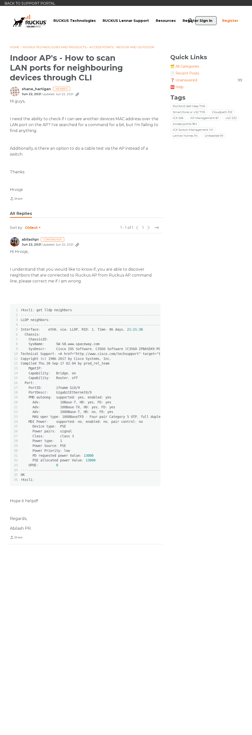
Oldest (31, 227)
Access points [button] (185, 124)
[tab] (21, 213)
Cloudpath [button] (222, 112)
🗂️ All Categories (184, 66)
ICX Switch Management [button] (193, 130)
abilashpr (30, 239)
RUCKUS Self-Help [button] (189, 106)
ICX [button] (178, 118)
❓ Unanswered (206, 80)
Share (16, 199)
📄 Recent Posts (184, 73)
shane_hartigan (36, 89)
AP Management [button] (204, 118)
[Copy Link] (77, 94)
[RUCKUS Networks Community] (30, 20)
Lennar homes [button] (185, 135)
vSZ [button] (231, 118)
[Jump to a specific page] (156, 228)
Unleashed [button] (214, 135)
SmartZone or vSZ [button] (189, 112)
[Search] (190, 20)
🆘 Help (177, 87)
